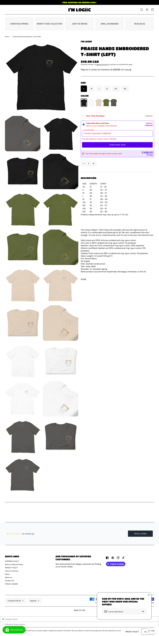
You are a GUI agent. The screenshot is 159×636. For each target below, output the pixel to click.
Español (33, 601)
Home (7, 37)
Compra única (11, 619)
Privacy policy (132, 632)
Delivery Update (11, 584)
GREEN (106, 103)
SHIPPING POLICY (12, 561)
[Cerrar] (148, 594)
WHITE (91, 103)
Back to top (79, 610)
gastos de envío (102, 64)
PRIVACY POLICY (11, 568)
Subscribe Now (117, 145)
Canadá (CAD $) (14, 601)
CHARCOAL (114, 103)
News (7, 574)
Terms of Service (11, 571)
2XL (115, 89)
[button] (141, 9)
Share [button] (83, 279)
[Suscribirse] (143, 611)
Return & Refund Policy (14, 564)
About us (8, 577)
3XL (125, 89)
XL (107, 89)
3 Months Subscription (14, 624)
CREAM (99, 103)
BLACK (84, 103)
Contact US (9, 580)
